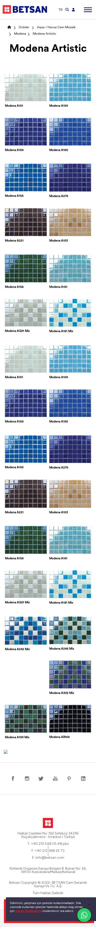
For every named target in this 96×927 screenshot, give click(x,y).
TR (60, 10)
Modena (20, 33)
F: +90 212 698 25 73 (48, 851)
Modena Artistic (44, 33)
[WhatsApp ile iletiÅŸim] (84, 915)
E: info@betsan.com (48, 857)
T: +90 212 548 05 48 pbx (48, 844)
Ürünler (24, 27)
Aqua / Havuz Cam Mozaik (56, 27)
